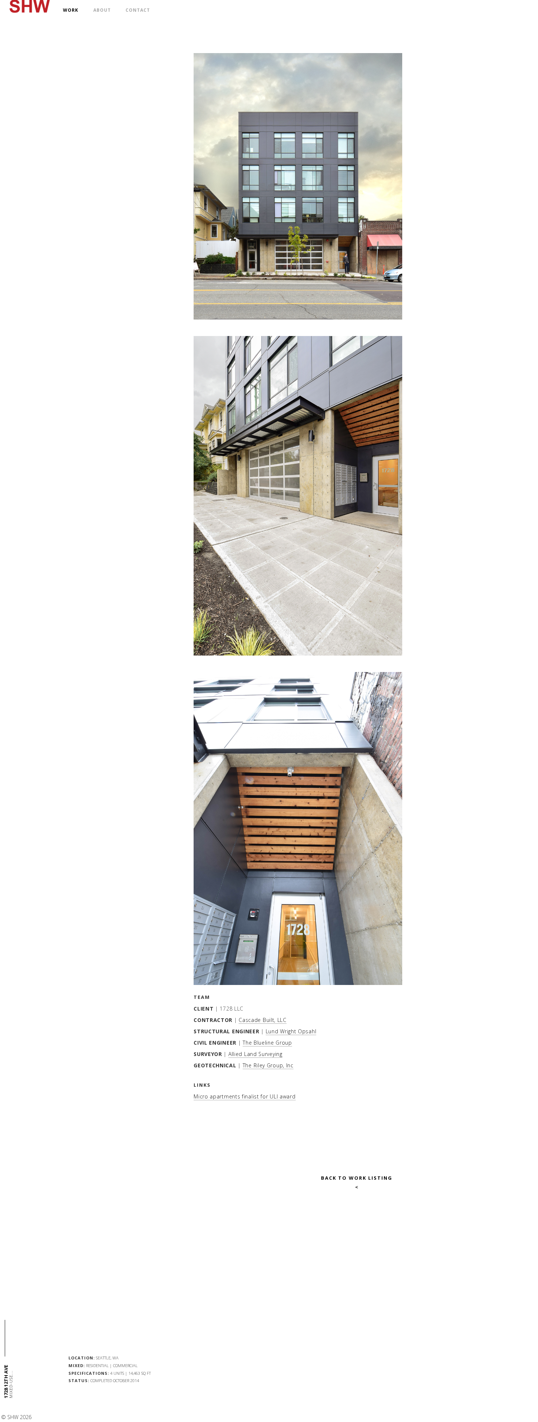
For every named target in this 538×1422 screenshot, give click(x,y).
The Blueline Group (267, 1042)
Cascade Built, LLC (263, 1019)
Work (70, 10)
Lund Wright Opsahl (291, 1031)
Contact (138, 10)
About (102, 10)
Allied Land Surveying (255, 1053)
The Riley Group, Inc (268, 1065)
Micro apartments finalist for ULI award (244, 1096)
